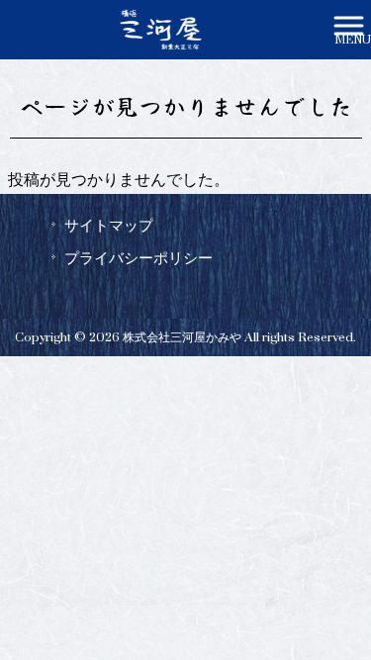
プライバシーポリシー (138, 258)
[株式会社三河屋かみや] (161, 29)
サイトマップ (108, 226)
